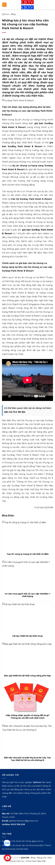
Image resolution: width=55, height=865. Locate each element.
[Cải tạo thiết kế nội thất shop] (27, 618)
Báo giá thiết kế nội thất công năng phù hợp (27, 675)
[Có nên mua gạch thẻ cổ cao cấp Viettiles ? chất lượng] (27, 575)
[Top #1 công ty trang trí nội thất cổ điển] (27, 536)
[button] (4, 5)
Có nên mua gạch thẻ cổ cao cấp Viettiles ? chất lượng (27, 595)
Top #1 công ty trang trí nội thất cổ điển (28, 554)
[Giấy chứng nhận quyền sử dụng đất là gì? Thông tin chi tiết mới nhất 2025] (27, 697)
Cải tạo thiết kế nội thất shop (27, 636)
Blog (13, 14)
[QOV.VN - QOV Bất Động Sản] (28, 4)
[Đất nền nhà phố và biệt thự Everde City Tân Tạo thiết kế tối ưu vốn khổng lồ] (27, 739)
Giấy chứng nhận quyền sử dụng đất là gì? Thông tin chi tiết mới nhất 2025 (28, 716)
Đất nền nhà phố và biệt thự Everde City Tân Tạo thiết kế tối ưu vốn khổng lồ (27, 759)
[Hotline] (7, 858)
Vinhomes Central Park (16, 849)
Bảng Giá (41, 857)
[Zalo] (7, 843)
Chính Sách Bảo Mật (36, 861)
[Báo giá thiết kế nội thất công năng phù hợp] (27, 657)
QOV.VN (48, 507)
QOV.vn (5, 14)
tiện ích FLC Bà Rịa (14, 412)
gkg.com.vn (37, 841)
